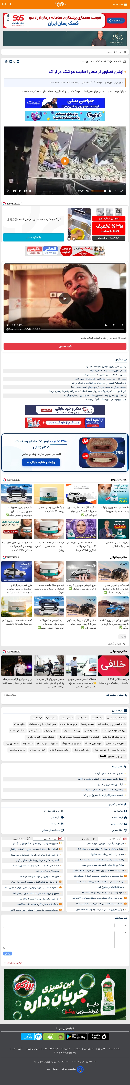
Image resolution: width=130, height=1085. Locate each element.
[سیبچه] (98, 1037)
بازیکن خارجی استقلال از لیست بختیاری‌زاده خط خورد (99, 909)
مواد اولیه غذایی (91, 731)
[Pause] (69, 239)
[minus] (10, 61)
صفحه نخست (115, 1049)
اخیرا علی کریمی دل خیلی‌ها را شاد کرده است (38, 877)
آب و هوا (55, 817)
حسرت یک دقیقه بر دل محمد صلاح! (107, 854)
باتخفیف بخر (34, 237)
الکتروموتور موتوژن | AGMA (113, 756)
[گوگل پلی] (76, 1037)
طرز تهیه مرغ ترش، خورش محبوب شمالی (105, 843)
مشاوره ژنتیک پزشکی (116, 743)
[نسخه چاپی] (6, 61)
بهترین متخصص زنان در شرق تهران (109, 750)
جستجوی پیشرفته (68, 1052)
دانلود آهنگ (19, 724)
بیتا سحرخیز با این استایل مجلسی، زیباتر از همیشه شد (98, 876)
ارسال (7, 953)
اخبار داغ (86, 838)
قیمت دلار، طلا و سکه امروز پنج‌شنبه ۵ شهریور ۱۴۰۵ (36, 866)
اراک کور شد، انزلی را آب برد (110, 784)
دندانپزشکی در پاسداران (47, 743)
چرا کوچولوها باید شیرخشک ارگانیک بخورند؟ (106, 399)
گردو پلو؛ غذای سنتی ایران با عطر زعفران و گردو (37, 860)
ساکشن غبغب (66, 718)
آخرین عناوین (115, 838)
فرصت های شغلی (51, 1049)
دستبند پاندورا (87, 724)
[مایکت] (31, 1037)
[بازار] (53, 1037)
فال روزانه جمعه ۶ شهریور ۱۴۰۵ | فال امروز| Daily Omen (98, 870)
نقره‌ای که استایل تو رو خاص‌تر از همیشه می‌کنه (104, 375)
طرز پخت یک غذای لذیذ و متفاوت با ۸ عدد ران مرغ (34, 882)
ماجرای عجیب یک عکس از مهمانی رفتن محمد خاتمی (34, 910)
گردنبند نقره (37, 718)
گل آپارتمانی (34, 731)
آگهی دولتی (17, 1049)
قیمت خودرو (117, 817)
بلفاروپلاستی (82, 718)
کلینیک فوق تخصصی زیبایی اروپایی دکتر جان (79, 737)
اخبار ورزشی (89, 1049)
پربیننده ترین (50, 838)
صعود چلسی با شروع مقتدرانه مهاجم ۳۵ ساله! (103, 892)
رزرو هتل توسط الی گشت (114, 731)
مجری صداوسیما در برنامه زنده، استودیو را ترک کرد (35, 843)
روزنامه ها (118, 811)
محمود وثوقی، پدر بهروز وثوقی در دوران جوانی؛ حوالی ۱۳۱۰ (31, 888)
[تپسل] (4, 203)
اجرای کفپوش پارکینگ (60, 750)
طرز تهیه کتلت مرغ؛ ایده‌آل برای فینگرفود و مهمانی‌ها (35, 855)
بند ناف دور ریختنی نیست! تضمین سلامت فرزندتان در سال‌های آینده (95, 395)
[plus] (18, 61)
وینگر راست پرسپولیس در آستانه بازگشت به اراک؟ (100, 779)
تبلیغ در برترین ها (33, 1049)
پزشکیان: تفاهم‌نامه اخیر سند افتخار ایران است (103, 865)
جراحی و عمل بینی (17, 750)
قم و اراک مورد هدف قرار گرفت (109, 773)
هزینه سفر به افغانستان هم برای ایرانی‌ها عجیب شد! (99, 904)
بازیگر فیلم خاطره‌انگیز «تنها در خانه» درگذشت (37, 904)
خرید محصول (65, 346)
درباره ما (77, 1049)
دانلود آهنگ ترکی (81, 750)
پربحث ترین (18, 838)
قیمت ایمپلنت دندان (116, 718)
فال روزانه (55, 824)
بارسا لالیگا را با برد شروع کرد (111, 887)
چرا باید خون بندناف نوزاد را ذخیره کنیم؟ (108, 370)
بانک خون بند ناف (38, 750)
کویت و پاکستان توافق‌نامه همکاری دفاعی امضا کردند (100, 882)
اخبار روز (101, 1049)
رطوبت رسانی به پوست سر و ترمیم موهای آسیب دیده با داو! (98, 387)
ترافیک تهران (117, 824)
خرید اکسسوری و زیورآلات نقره (112, 724)
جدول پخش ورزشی (51, 830)
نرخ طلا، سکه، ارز (52, 811)
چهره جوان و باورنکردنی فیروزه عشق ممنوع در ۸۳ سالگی (97, 898)
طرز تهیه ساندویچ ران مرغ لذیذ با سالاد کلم (39, 899)
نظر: (125, 932)
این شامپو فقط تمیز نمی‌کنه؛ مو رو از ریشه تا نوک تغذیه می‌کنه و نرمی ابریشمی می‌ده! (87, 391)
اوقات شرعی (117, 830)
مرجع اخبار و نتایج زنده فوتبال (42, 724)
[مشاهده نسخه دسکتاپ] (4, 4)
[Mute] (74, 239)
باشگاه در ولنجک (17, 731)
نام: (125, 925)
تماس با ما (65, 1049)
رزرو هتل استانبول (72, 731)
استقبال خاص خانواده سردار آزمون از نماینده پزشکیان (34, 849)
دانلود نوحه (27, 743)
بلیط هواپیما (97, 718)
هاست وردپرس (12, 743)
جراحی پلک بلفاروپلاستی (114, 737)
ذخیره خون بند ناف (93, 743)
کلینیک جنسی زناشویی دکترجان (40, 737)
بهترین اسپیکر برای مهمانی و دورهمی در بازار (106, 366)
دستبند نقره (51, 718)
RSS (56, 1052)
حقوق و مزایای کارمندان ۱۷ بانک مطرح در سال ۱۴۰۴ (101, 849)
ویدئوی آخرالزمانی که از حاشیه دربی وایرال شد (102, 790)
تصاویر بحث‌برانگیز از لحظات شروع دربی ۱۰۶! (103, 795)
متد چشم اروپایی (52, 731)
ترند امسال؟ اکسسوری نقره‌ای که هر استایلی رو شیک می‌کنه (99, 383)
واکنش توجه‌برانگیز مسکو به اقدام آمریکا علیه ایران (101, 860)
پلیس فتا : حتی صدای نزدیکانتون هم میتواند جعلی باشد (100, 379)
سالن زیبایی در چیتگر (71, 743)
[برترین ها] (61, 4)
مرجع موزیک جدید (68, 724)
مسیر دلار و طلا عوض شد (47, 871)
